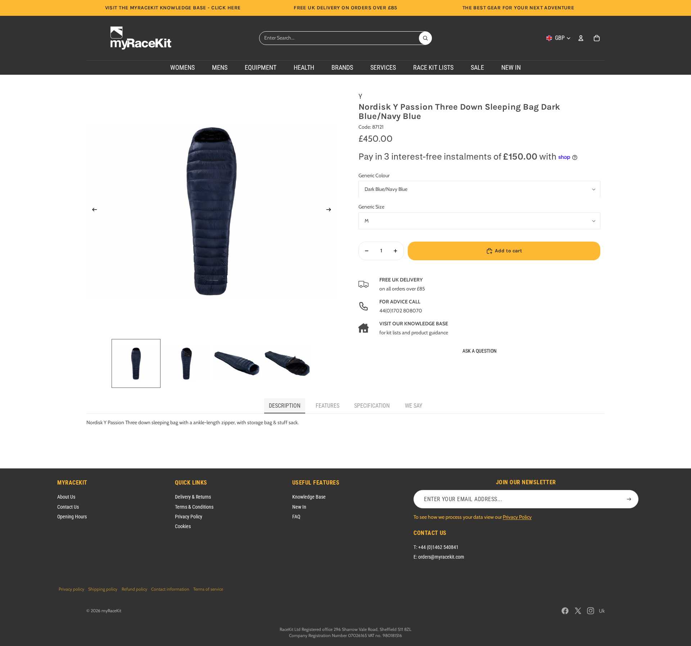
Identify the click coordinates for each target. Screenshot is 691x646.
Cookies (183, 526)
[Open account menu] (581, 38)
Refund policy (134, 589)
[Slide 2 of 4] (186, 363)
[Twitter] (578, 610)
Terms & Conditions (194, 507)
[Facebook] (565, 610)
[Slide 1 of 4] (136, 363)
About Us (66, 497)
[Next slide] (331, 211)
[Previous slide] (92, 211)
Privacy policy (71, 589)
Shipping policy (102, 589)
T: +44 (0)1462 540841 (436, 547)
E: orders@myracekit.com (439, 557)
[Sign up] (629, 499)
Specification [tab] (372, 405)
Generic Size (371, 207)
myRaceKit (111, 610)
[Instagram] (590, 610)
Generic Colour (373, 175)
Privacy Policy (188, 516)
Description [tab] (285, 405)
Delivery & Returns (193, 497)
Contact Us (68, 507)
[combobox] (339, 38)
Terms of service (208, 589)
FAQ (296, 516)
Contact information (170, 589)
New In (299, 507)
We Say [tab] (413, 405)
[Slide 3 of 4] (237, 363)
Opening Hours (72, 516)
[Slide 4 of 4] (287, 363)
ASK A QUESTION (479, 351)
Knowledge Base (309, 497)
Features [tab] (327, 405)
